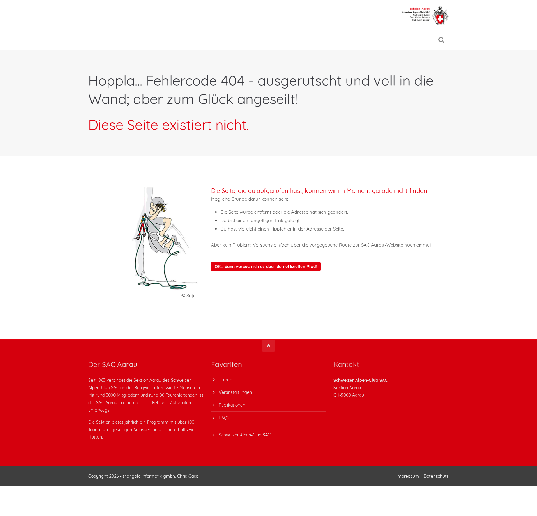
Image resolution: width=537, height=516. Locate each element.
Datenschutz (436, 476)
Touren (225, 379)
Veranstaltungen (235, 392)
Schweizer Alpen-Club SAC (245, 434)
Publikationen (232, 405)
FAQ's (225, 417)
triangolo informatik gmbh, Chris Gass (160, 476)
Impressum (408, 476)
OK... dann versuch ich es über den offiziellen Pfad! (266, 266)
